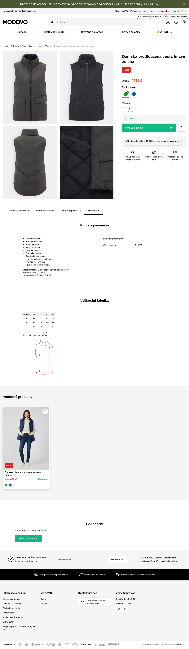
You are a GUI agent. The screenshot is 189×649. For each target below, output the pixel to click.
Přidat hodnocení (28, 538)
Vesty (48, 46)
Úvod (5, 46)
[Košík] (184, 22)
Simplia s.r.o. (181, 644)
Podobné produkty (71, 210)
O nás (43, 599)
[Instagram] (125, 609)
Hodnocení (93, 210)
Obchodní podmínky (11, 608)
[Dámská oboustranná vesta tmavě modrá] (11, 485)
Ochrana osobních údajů (13, 603)
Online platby (8, 621)
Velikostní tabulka (44, 210)
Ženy (24, 46)
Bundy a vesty (36, 46)
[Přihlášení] (168, 22)
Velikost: (126, 103)
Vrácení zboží (9, 612)
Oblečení (15, 46)
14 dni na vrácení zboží (160, 11)
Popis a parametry (19, 210)
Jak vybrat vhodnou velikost (35, 335)
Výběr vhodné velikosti (13, 617)
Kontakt (44, 603)
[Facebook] (119, 609)
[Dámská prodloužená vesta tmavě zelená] (6, 485)
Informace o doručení (12, 599)
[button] (184, 4)
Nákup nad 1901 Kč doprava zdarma (131, 11)
